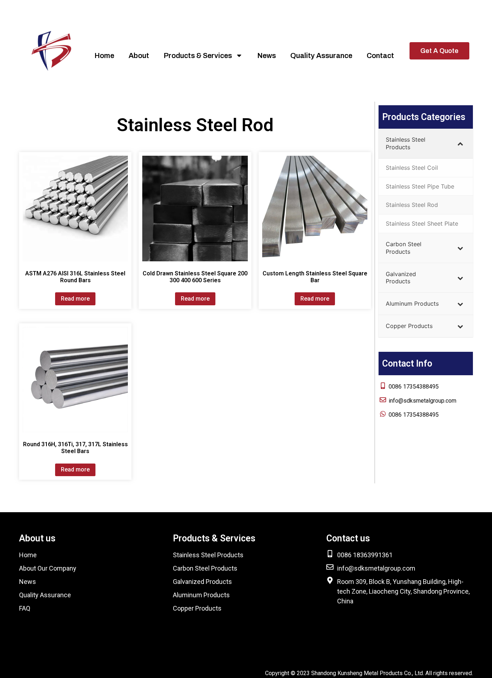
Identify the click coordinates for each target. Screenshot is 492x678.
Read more (75, 298)
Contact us (348, 538)
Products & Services (198, 55)
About (139, 55)
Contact (380, 55)
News (266, 55)
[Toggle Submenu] (460, 143)
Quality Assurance (321, 55)
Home (104, 55)
